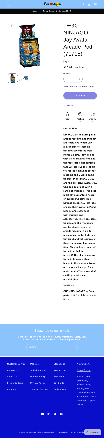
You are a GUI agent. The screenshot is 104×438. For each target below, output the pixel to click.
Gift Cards (59, 383)
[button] (8, 4)
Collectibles (60, 389)
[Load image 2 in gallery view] (24, 78)
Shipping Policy (38, 370)
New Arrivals (60, 370)
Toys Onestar (31, 432)
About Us (12, 376)
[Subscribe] (74, 347)
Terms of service (78, 432)
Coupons (11, 389)
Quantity (67, 73)
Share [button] (70, 105)
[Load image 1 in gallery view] (13, 78)
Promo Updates (15, 383)
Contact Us (13, 370)
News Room (84, 370)
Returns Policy (38, 376)
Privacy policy (62, 432)
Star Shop (59, 376)
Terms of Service (39, 389)
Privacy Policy (37, 383)
